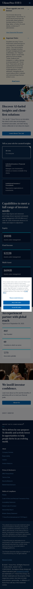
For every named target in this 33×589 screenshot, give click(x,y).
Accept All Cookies (16, 307)
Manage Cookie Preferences (16, 297)
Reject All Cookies (16, 302)
